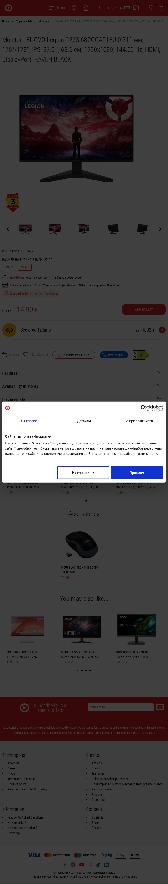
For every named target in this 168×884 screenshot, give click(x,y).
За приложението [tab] (139, 420)
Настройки (80, 473)
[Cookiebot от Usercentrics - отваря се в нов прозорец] (144, 408)
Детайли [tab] (84, 420)
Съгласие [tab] (29, 420)
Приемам (137, 473)
